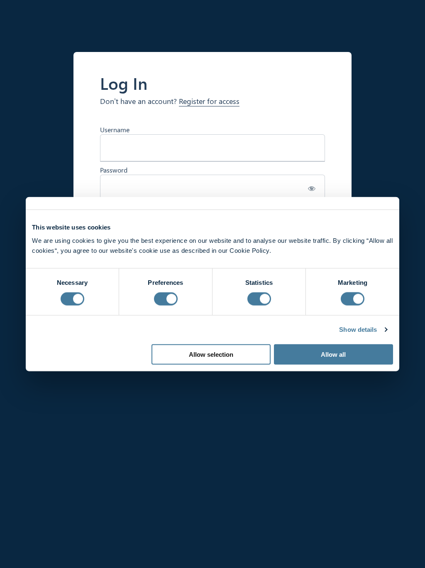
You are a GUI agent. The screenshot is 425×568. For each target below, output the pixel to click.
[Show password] (311, 188)
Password (113, 169)
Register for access (209, 101)
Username (114, 129)
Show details (358, 329)
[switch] (166, 299)
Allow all (333, 354)
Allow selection (211, 354)
